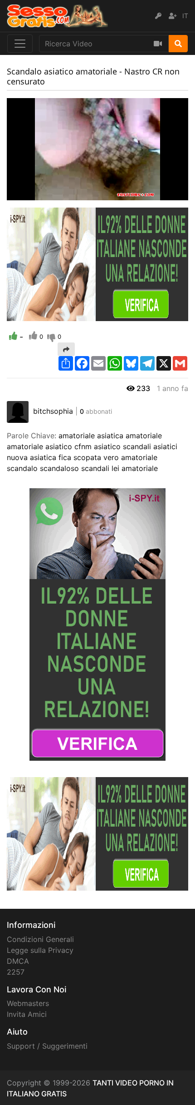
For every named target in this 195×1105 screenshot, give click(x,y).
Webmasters (28, 1003)
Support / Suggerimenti (47, 1045)
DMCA (18, 961)
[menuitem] (160, 193)
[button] (32, 193)
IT (185, 16)
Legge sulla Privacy (40, 950)
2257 (15, 971)
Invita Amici (27, 1014)
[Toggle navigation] (20, 44)
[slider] (32, 193)
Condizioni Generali (40, 939)
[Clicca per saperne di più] (97, 263)
